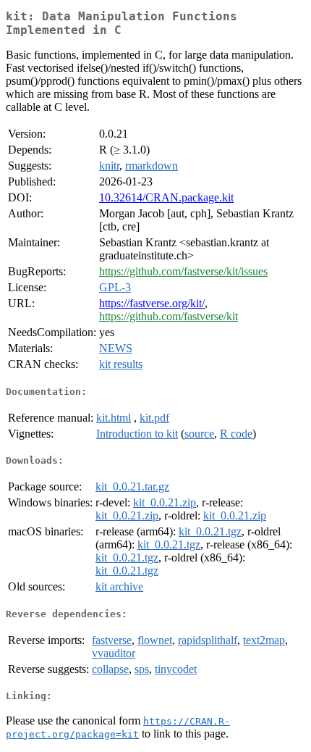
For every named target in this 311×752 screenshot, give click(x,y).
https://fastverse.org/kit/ (152, 303)
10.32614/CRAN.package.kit (166, 197)
